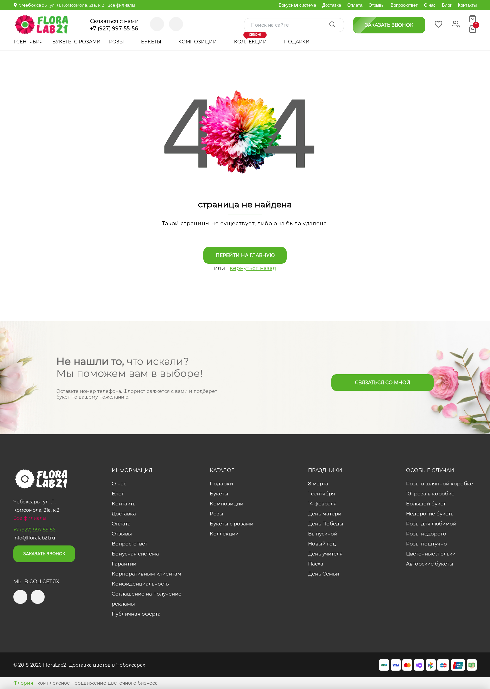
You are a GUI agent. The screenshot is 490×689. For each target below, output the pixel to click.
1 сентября (28, 42)
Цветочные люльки (431, 553)
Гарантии (124, 563)
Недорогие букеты (430, 513)
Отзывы (376, 5)
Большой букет (426, 503)
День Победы (325, 523)
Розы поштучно (426, 543)
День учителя (325, 553)
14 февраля (322, 503)
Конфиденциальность (140, 584)
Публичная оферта (136, 614)
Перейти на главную (245, 255)
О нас (430, 5)
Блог (447, 5)
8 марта (318, 483)
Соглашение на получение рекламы (146, 599)
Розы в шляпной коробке (439, 483)
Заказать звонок (44, 553)
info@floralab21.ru (34, 538)
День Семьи (323, 573)
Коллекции (251, 39)
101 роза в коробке (430, 493)
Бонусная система (297, 5)
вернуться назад (253, 268)
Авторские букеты (429, 563)
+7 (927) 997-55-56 (114, 28)
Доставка (331, 5)
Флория (23, 683)
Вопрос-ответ (404, 5)
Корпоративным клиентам (146, 573)
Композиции (198, 42)
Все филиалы (121, 5)
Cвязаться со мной (382, 383)
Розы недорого (426, 533)
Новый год (322, 543)
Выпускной (322, 533)
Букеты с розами (76, 42)
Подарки (297, 42)
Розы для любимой (431, 523)
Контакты (467, 5)
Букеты (152, 42)
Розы (117, 42)
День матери (324, 513)
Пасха (315, 563)
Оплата (354, 5)
